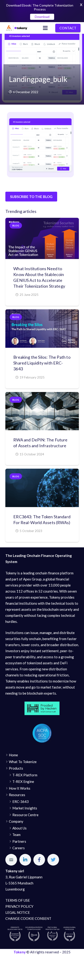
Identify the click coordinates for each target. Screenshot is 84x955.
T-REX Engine (23, 781)
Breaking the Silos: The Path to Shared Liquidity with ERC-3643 (41, 363)
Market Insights (24, 808)
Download (42, 17)
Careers (18, 848)
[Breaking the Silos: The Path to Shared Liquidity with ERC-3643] (42, 328)
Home (13, 755)
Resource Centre (25, 815)
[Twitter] (53, 860)
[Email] (11, 860)
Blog (15, 225)
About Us (19, 828)
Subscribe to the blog (31, 196)
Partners (19, 841)
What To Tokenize (23, 762)
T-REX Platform (24, 775)
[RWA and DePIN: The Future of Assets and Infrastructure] (42, 411)
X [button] (81, 5)
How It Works (19, 788)
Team (16, 834)
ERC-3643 (20, 801)
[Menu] (45, 28)
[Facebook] (39, 860)
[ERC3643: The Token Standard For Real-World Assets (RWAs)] (42, 488)
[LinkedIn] (25, 860)
